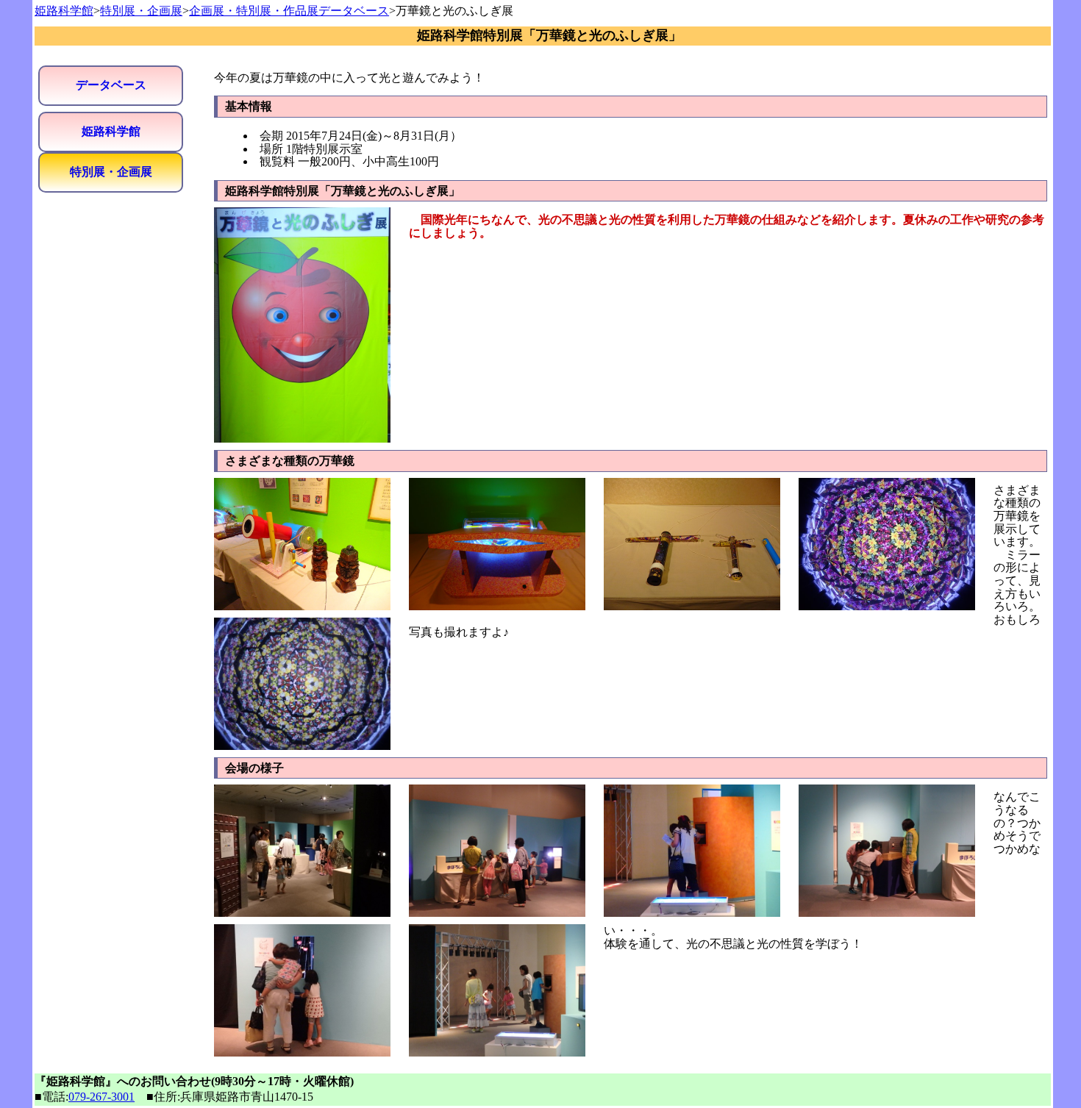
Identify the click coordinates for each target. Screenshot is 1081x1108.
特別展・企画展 (141, 10)
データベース (111, 85)
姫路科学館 (64, 10)
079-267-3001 (101, 1096)
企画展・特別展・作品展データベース (289, 10)
